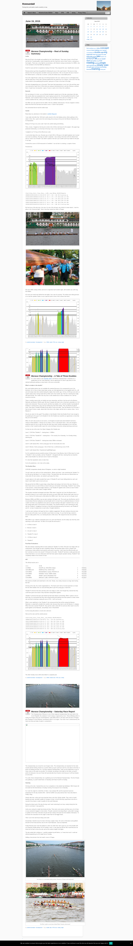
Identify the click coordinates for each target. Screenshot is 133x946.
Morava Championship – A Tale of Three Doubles (53, 376)
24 (94, 34)
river (100, 61)
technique (97, 67)
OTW (62, 12)
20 (103, 31)
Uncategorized (39, 342)
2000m (47, 342)
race (56, 342)
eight (51, 342)
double (51, 677)
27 (103, 34)
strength (88, 67)
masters (102, 56)
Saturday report (48, 378)
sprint (88, 65)
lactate (94, 56)
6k (94, 48)
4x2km (91, 48)
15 (88, 31)
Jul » (91, 39)
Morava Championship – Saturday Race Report (53, 711)
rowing (59, 342)
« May (87, 39)
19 (100, 31)
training (96, 68)
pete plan (99, 59)
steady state (102, 65)
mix (105, 56)
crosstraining (89, 52)
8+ (95, 48)
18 (97, 31)
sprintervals (93, 65)
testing (73, 12)
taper (92, 67)
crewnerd (88, 50)
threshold (88, 69)
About (56, 12)
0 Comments (78, 685)
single (62, 342)
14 (106, 29)
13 (103, 29)
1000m (98, 48)
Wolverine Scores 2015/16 (45, 12)
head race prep (102, 54)
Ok (111, 943)
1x (87, 48)
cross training (102, 50)
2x (89, 48)
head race (95, 54)
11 (97, 29)
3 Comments (78, 24)
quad (103, 59)
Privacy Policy (82, 12)
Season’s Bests (32, 12)
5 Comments (78, 349)
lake (54, 677)
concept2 (104, 48)
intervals (89, 56)
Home (23, 13)
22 (88, 34)
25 (97, 34)
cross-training (95, 50)
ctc (93, 52)
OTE (68, 12)
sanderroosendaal (31, 342)
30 (91, 37)
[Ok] (131, 943)
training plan (102, 69)
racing (97, 60)
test (101, 67)
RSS (109, 8)
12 (100, 29)
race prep (93, 61)
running (96, 63)
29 (88, 37)
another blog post (52, 114)
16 (91, 31)
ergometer (89, 54)
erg (105, 52)
